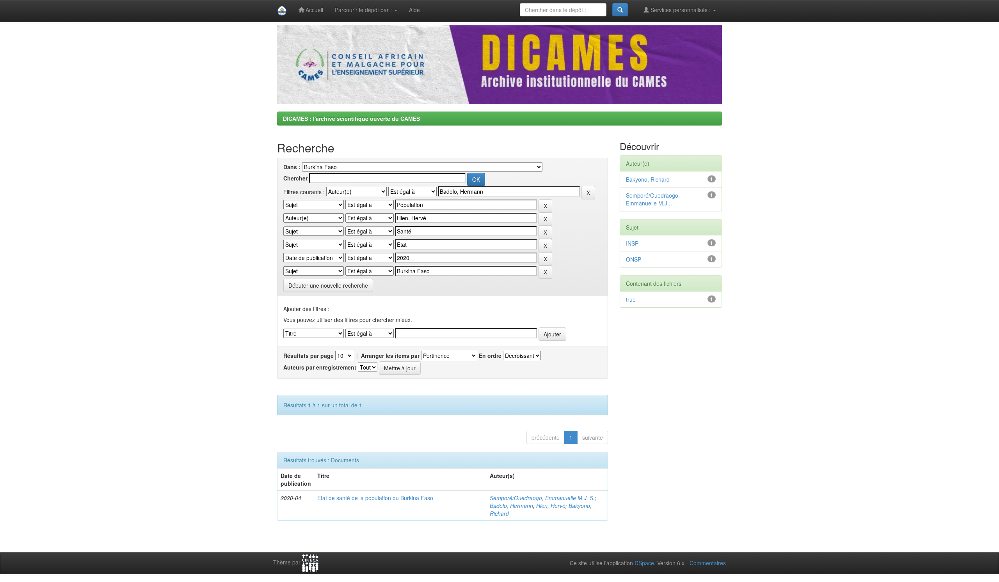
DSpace (644, 563)
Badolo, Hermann (511, 505)
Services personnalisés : (680, 10)
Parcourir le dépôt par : (364, 10)
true (631, 299)
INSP (632, 243)
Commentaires (708, 563)
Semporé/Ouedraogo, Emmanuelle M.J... (653, 199)
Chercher (295, 178)
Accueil (313, 10)
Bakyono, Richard (648, 179)
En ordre (490, 355)
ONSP (633, 259)
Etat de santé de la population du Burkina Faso (375, 498)
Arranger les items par (390, 355)
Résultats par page (308, 355)
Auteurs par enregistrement (319, 367)
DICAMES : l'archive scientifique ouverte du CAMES (351, 118)
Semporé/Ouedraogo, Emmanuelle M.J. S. (542, 498)
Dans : (291, 167)
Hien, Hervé (550, 505)
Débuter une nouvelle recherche (328, 285)
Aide (414, 10)
